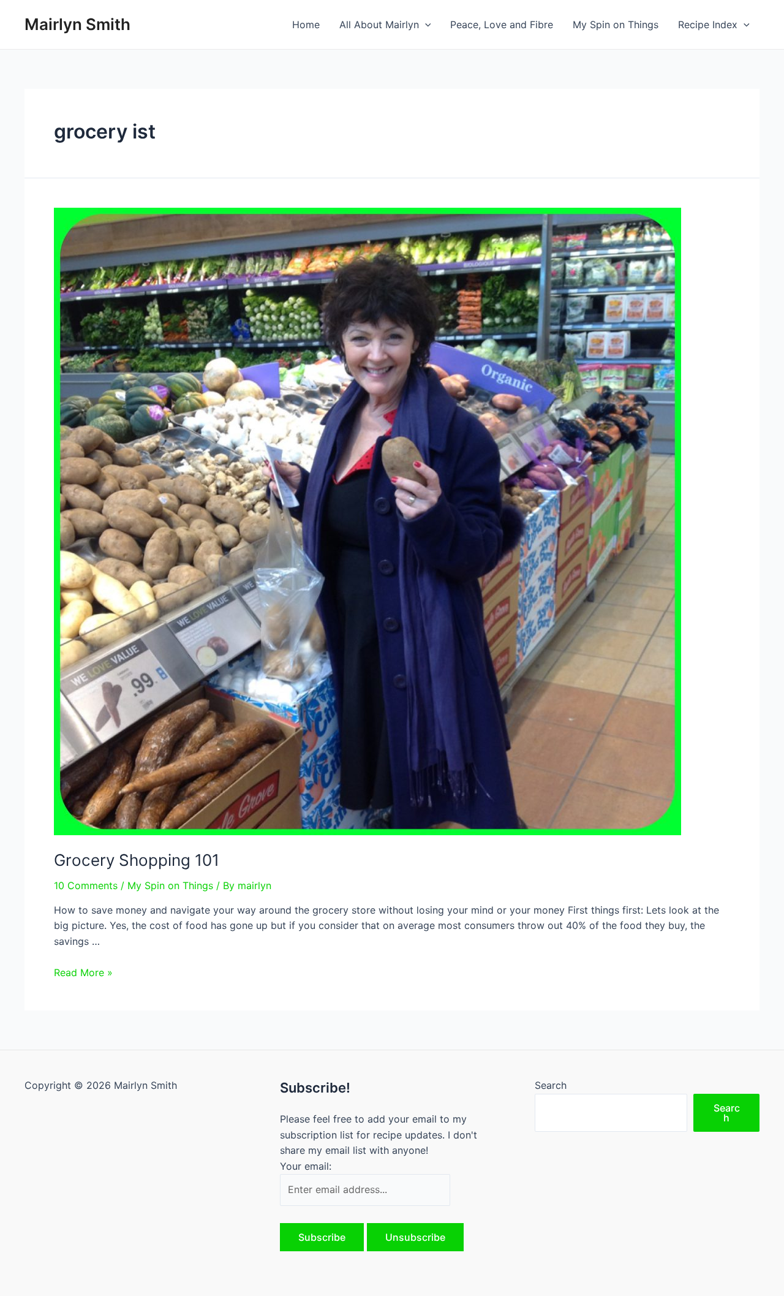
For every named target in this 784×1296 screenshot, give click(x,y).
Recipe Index (707, 24)
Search (551, 1085)
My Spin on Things (615, 24)
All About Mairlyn (379, 24)
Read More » (83, 972)
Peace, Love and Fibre (501, 24)
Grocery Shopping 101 (136, 860)
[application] (425, 24)
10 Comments (86, 885)
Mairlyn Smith (77, 24)
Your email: (305, 1166)
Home (306, 24)
